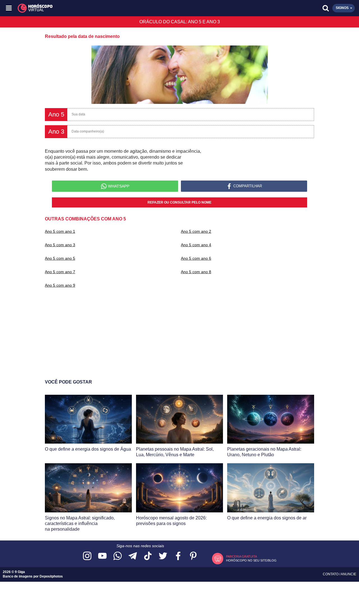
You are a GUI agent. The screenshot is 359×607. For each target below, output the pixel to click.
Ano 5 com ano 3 (60, 245)
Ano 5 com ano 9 (60, 285)
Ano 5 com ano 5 (60, 258)
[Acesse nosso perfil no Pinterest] (193, 556)
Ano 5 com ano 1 (60, 231)
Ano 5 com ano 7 (60, 272)
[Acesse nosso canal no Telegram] (132, 556)
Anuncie (348, 574)
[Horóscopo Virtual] (94, 8)
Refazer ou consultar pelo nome (179, 202)
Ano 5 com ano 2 (196, 231)
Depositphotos (51, 576)
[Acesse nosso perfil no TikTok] (148, 556)
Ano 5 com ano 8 (196, 272)
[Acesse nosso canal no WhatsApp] (117, 556)
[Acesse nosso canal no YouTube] (102, 556)
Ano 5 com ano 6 (196, 258)
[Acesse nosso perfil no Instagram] (87, 556)
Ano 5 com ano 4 (196, 245)
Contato (331, 574)
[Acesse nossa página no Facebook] (178, 556)
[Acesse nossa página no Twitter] (163, 556)
